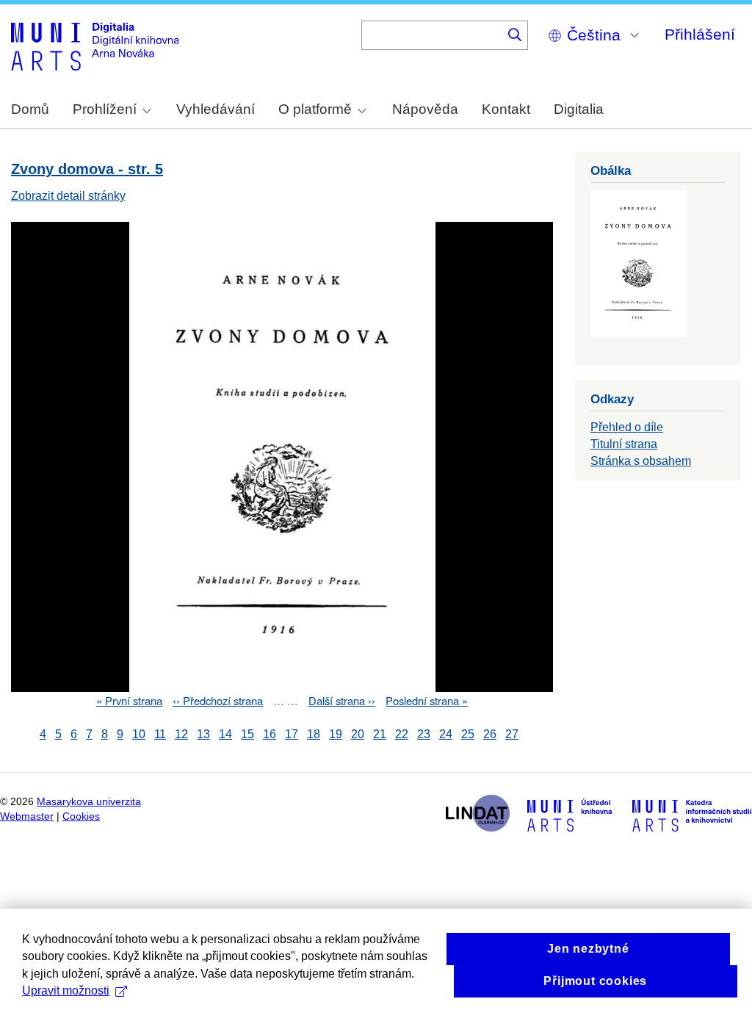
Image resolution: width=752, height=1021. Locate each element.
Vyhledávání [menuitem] (215, 109)
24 (445, 734)
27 (511, 734)
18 (313, 734)
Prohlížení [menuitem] (105, 109)
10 (138, 734)
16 (269, 734)
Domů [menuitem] (30, 109)
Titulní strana (623, 444)
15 (247, 734)
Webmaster (27, 816)
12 (181, 734)
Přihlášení (700, 34)
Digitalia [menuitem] (579, 109)
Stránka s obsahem (640, 461)
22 (401, 734)
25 (467, 734)
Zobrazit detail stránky (68, 196)
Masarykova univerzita (89, 801)
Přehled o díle (626, 427)
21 (379, 734)
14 (225, 734)
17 (291, 734)
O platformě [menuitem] (315, 109)
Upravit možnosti (65, 990)
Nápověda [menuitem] (425, 109)
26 (489, 734)
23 (423, 734)
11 (160, 734)
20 (357, 734)
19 (335, 734)
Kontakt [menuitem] (506, 109)
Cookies (81, 816)
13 (203, 734)
